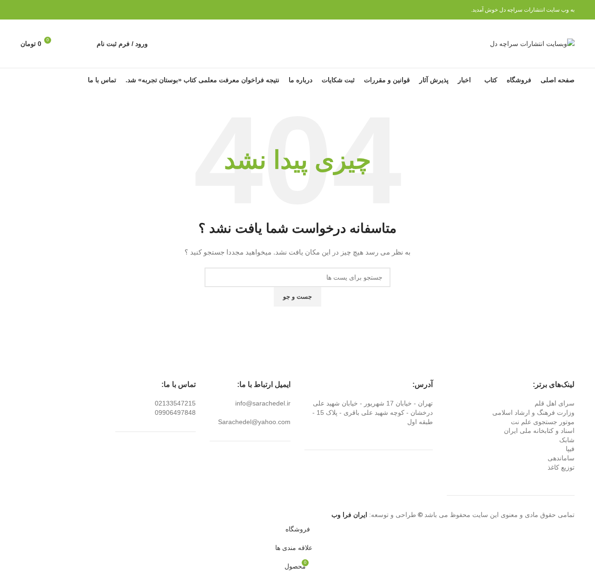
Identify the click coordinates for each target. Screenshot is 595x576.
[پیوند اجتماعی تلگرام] (25, 10)
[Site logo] (532, 43)
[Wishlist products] (68, 43)
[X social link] (58, 10)
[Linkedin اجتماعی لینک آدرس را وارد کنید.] (36, 10)
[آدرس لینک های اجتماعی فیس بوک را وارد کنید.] (68, 10)
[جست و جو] (84, 43)
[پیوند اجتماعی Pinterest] (47, 10)
